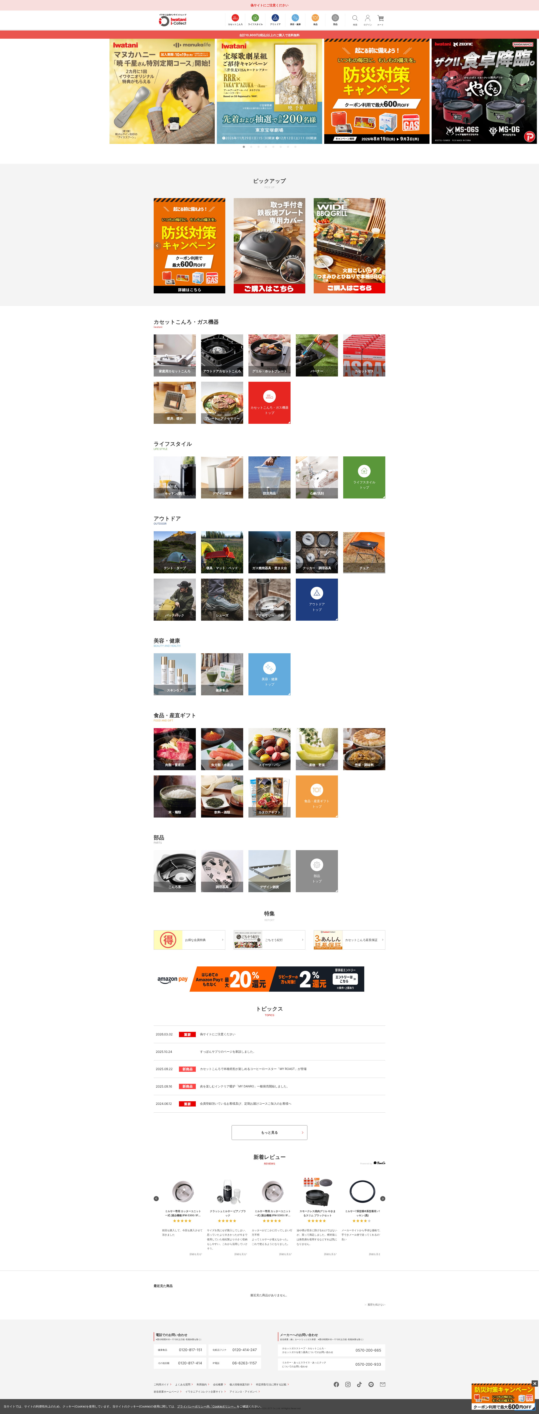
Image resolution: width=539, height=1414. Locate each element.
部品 (159, 837)
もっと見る (269, 1132)
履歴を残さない (376, 1304)
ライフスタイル (173, 444)
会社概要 (218, 1384)
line (371, 1384)
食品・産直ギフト (175, 715)
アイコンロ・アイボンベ (243, 1391)
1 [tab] (244, 147)
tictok (359, 1384)
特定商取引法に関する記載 (271, 1384)
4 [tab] (266, 147)
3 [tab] (258, 147)
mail (382, 1384)
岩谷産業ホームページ (166, 1391)
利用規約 (202, 1384)
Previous (157, 245)
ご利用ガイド (161, 1384)
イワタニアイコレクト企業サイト (204, 1391)
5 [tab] (273, 147)
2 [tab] (251, 147)
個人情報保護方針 (239, 1384)
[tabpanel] (269, 91)
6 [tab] (281, 147)
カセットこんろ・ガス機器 (186, 322)
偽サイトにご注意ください (269, 5)
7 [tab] (288, 147)
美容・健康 (167, 640)
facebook (336, 1384)
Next (381, 245)
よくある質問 (182, 1384)
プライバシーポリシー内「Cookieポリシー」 (207, 1406)
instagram (348, 1384)
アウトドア (167, 518)
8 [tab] (295, 147)
